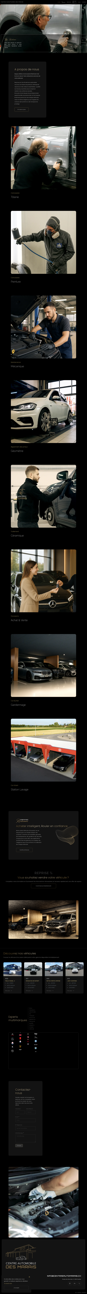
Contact (84, 2)
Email (16, 1117)
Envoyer (19, 1145)
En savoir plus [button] (8, 1283)
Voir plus (7, 990)
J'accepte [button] (16, 1288)
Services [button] (69, 2)
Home (59, 2)
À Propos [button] (63, 2)
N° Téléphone (18, 1125)
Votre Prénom (29, 1109)
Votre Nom (18, 1109)
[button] (73, 967)
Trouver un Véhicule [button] (74, 2)
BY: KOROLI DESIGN (80, 1292)
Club (79, 2)
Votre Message (19, 1133)
